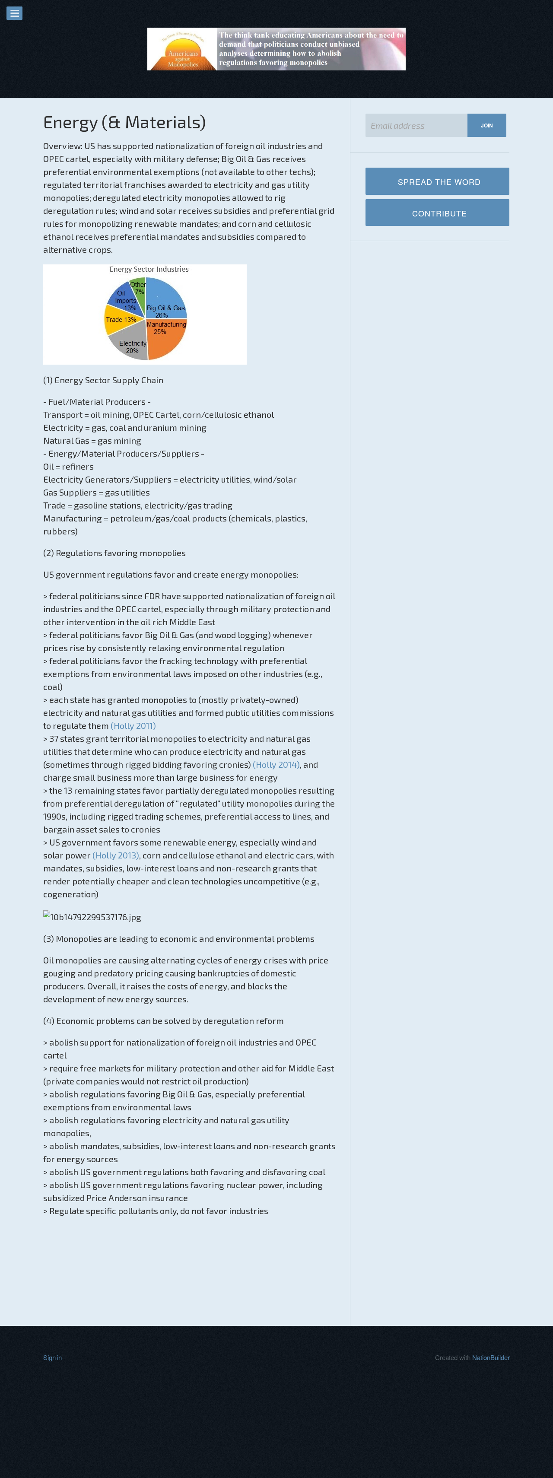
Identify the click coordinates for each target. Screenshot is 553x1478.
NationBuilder (491, 1357)
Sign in (52, 1357)
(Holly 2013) (115, 855)
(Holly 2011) (133, 725)
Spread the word (439, 181)
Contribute (439, 213)
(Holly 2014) (276, 764)
